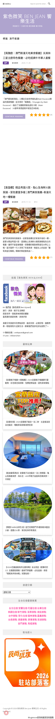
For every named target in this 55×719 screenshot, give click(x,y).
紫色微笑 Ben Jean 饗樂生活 (27, 18)
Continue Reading (14, 116)
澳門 (5, 63)
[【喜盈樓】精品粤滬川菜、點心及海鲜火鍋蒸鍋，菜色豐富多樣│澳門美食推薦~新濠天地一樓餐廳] (27, 220)
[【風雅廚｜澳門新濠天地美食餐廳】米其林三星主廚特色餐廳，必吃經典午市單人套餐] (27, 81)
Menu (8, 4)
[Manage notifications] (6, 713)
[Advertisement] (27, 157)
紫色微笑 (15, 63)
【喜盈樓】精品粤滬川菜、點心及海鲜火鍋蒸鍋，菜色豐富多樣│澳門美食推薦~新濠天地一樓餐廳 (27, 192)
